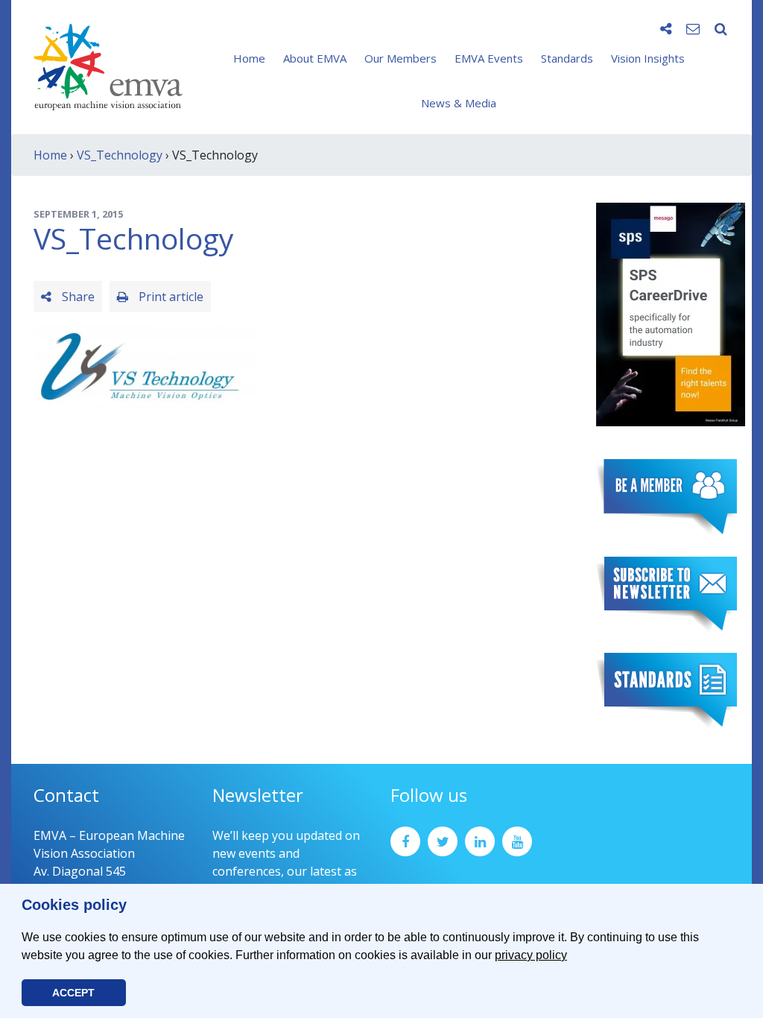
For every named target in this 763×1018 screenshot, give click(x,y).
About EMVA (314, 58)
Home (249, 58)
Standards (567, 58)
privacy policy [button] (531, 955)
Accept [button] (73, 993)
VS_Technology (119, 155)
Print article (169, 296)
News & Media (458, 102)
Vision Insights (648, 58)
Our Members (400, 58)
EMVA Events (489, 58)
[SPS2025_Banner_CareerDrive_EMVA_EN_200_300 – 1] (670, 313)
